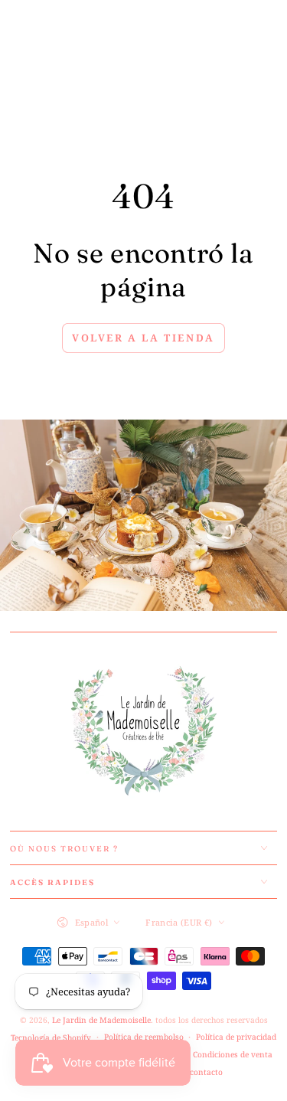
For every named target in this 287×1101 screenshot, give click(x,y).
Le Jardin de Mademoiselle (101, 1019)
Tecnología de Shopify (51, 1037)
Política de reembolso (144, 1036)
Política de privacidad (236, 1036)
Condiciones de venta (232, 1054)
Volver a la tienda (143, 338)
